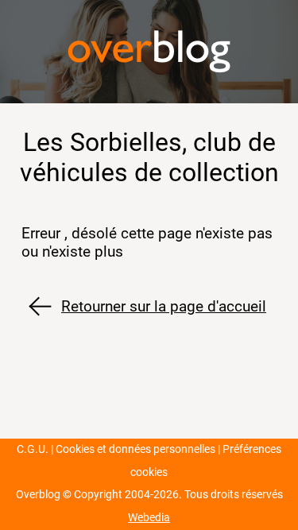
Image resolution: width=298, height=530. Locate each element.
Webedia (149, 517)
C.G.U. (32, 449)
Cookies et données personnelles (135, 449)
